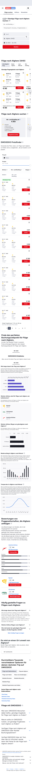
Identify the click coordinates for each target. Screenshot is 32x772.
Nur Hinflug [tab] (27, 64)
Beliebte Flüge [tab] (6, 681)
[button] (2, 8)
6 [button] (22, 328)
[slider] (30, 165)
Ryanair (11, 578)
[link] (13, 134)
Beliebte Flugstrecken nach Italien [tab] (11, 685)
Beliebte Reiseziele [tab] (19, 678)
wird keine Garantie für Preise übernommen (11, 752)
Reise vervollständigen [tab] (20, 674)
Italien (16, 769)
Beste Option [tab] (13, 64)
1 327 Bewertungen (14, 594)
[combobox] (17, 158)
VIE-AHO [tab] (16, 350)
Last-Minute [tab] (20, 64)
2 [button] (12, 328)
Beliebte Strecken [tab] (7, 678)
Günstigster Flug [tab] (5, 64)
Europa (11, 769)
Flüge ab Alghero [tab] (23, 671)
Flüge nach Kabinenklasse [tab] (9, 671)
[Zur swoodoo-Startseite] (10, 8)
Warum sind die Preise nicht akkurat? (13, 763)
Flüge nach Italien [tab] (7, 674)
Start (7, 769)
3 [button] (15, 328)
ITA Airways (12, 589)
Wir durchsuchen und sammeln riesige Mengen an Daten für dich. (13, 760)
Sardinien (22, 769)
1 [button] (9, 328)
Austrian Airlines (13, 545)
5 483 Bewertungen (14, 582)
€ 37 (4, 19)
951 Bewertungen (13, 549)
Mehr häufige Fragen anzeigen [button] (16, 633)
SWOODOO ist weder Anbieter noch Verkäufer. (12, 757)
